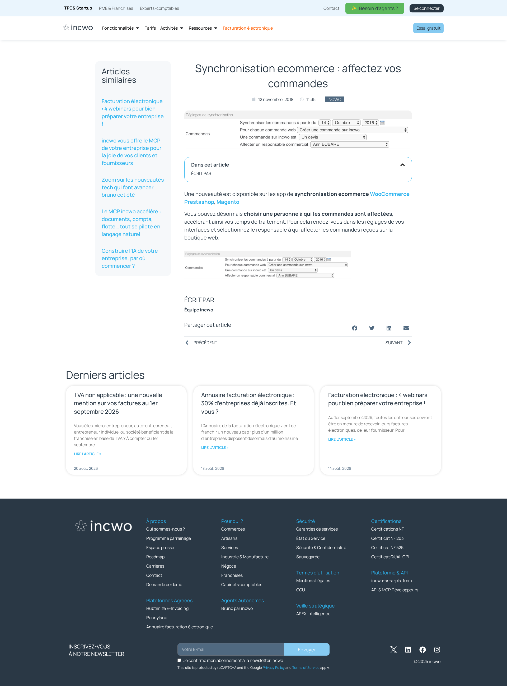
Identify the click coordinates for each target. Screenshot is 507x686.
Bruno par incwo (237, 608)
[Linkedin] (408, 649)
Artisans (229, 538)
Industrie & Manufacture (245, 557)
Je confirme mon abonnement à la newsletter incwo (233, 660)
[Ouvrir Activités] (181, 28)
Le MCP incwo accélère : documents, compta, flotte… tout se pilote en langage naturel (131, 222)
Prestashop (199, 201)
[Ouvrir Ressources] (215, 28)
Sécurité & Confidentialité (321, 547)
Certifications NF (387, 529)
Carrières (155, 566)
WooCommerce (390, 193)
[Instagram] (437, 649)
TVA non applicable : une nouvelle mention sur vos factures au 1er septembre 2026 (118, 403)
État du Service (310, 538)
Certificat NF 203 (387, 538)
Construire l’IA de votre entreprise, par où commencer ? (130, 258)
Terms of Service (306, 667)
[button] (402, 164)
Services (229, 547)
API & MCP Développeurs (394, 590)
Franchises (232, 575)
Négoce (228, 566)
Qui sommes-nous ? (165, 529)
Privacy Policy (274, 667)
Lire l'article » (87, 453)
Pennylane (156, 617)
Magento (228, 201)
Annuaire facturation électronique (179, 627)
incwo (334, 99)
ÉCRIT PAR (201, 173)
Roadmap (155, 557)
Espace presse (160, 547)
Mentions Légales (313, 580)
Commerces (233, 529)
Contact (154, 575)
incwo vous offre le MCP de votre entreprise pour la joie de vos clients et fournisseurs (131, 152)
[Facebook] (422, 649)
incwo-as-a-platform (391, 580)
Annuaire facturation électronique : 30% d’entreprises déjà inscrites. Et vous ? (248, 403)
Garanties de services (317, 529)
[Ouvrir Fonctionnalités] (137, 28)
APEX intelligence (313, 613)
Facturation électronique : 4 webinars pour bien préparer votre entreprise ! (133, 112)
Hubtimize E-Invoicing (167, 608)
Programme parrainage (168, 538)
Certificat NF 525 (387, 547)
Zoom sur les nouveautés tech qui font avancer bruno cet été (133, 187)
